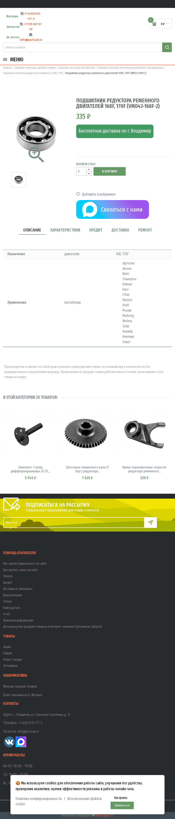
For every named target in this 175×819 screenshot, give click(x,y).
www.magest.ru (104, 815)
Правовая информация (18, 620)
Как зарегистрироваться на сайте (25, 563)
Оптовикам (10, 666)
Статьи (7, 601)
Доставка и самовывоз (17, 589)
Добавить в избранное (98, 194)
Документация (12, 595)
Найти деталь (11, 608)
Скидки (7, 653)
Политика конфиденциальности (39, 799)
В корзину (109, 171)
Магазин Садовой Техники (20, 686)
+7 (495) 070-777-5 (30, 723)
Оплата (7, 576)
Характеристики (65, 230)
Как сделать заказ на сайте (20, 570)
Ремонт (145, 230)
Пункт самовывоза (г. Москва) (22, 695)
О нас (6, 614)
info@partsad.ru (28, 731)
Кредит (95, 230)
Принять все (122, 805)
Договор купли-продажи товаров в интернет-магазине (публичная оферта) (52, 627)
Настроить (120, 798)
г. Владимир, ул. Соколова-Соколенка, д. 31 (42, 715)
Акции (7, 647)
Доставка (120, 230)
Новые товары (12, 659)
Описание (32, 230)
